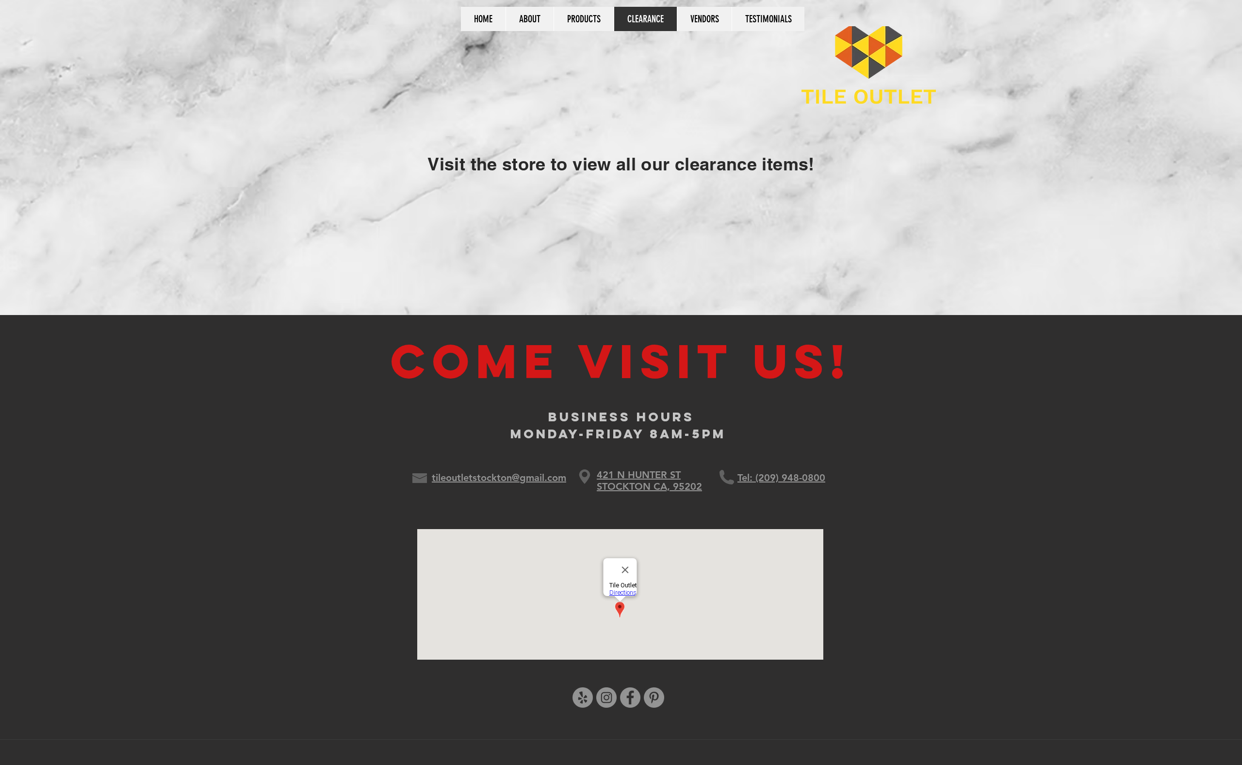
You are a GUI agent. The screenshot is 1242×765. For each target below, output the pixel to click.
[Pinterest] (654, 697)
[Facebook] (630, 697)
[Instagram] (606, 697)
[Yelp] (582, 697)
